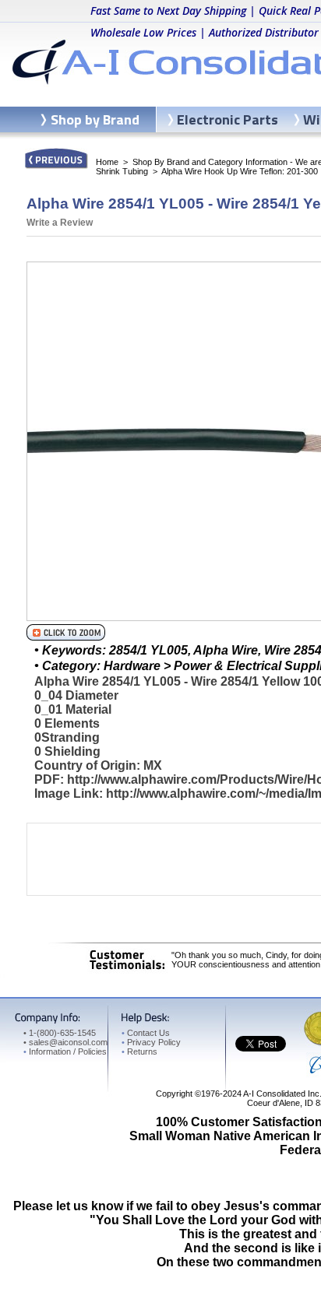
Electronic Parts (227, 119)
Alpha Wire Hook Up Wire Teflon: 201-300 (239, 171)
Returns (139, 1051)
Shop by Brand (95, 119)
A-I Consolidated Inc (281, 1093)
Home (107, 162)
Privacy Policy (151, 1042)
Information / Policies (65, 1051)
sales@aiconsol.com (68, 1042)
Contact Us (146, 1032)
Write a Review (59, 222)
